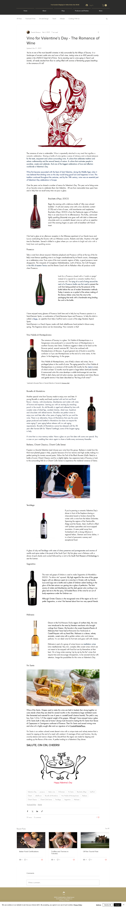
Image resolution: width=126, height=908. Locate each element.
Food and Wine (30, 19)
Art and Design (44, 19)
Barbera (84, 796)
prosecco (42, 792)
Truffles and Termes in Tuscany (59, 852)
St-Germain (61, 792)
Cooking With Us (74, 19)
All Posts (19, 19)
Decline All (107, 905)
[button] (104, 5)
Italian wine (51, 792)
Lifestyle (62, 19)
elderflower (38, 796)
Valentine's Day (32, 792)
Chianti (30, 796)
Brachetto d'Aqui (82, 792)
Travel (54, 19)
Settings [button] (98, 905)
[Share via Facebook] (27, 811)
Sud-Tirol (92, 792)
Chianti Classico (32, 799)
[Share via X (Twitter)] (32, 811)
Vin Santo (71, 792)
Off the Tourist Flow (90, 851)
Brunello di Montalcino (51, 796)
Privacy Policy (78, 905)
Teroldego (58, 799)
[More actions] (98, 32)
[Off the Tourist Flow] (95, 840)
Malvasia (76, 799)
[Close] (123, 904)
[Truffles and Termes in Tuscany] (63, 840)
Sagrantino (67, 799)
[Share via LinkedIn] (37, 811)
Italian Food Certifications (28, 851)
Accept (117, 905)
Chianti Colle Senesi (46, 799)
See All (107, 828)
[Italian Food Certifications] (31, 840)
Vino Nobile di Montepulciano (70, 796)
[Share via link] (42, 811)
